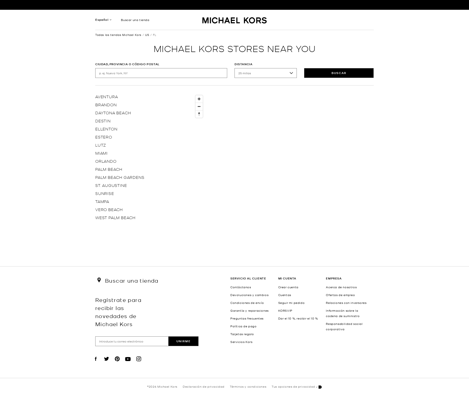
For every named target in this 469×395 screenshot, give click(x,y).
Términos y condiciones (248, 386)
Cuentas (284, 295)
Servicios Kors (241, 342)
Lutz (100, 144)
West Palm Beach (115, 217)
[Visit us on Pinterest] (117, 363)
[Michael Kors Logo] (234, 21)
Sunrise (104, 193)
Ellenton (106, 128)
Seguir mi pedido (291, 303)
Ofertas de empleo (340, 295)
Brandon (106, 104)
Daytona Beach (113, 112)
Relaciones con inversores (346, 303)
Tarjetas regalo (242, 334)
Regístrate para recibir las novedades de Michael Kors (118, 311)
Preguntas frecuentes (247, 318)
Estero (103, 136)
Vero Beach (109, 209)
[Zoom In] (199, 99)
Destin (103, 120)
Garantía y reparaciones (249, 310)
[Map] (283, 172)
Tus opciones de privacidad (293, 386)
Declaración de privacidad (203, 386)
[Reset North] (199, 114)
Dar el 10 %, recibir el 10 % (298, 318)
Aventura (106, 96)
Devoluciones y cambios (249, 295)
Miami (101, 152)
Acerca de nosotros (341, 287)
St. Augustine (111, 185)
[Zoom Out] (199, 106)
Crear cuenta (288, 287)
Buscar (338, 73)
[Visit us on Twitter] (106, 363)
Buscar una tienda (135, 20)
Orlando (106, 160)
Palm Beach (108, 168)
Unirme (183, 341)
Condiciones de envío (247, 303)
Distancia (243, 64)
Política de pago (243, 326)
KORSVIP (285, 310)
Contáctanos (240, 287)
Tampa (102, 201)
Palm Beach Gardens (119, 177)
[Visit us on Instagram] (138, 363)
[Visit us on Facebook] (95, 363)
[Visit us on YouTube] (128, 363)
